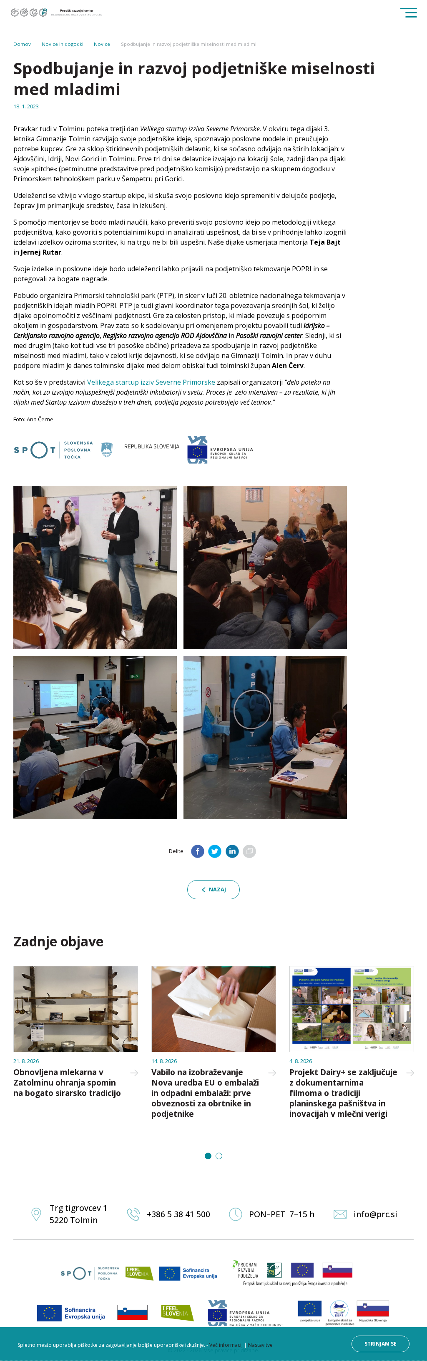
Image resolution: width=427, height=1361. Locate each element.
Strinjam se (380, 1343)
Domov (22, 44)
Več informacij (226, 1344)
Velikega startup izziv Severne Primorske (151, 382)
